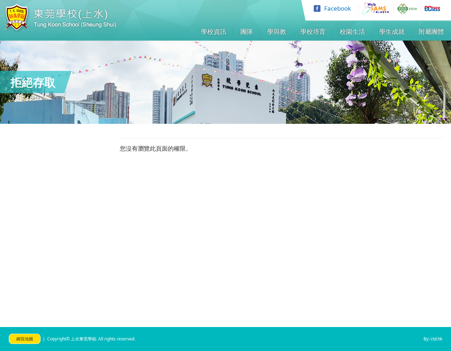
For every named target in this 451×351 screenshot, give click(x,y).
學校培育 (313, 31)
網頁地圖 (24, 339)
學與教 (276, 31)
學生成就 (391, 31)
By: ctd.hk (433, 339)
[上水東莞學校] (61, 30)
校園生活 (352, 31)
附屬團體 (431, 31)
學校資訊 (213, 31)
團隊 (246, 31)
